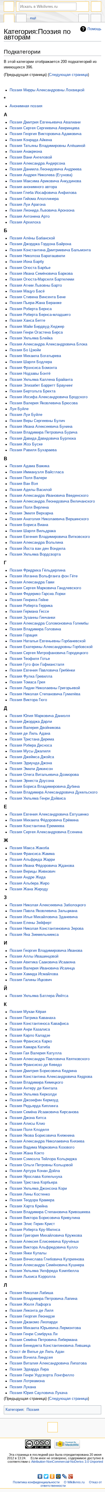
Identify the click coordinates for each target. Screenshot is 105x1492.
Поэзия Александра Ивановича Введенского (49, 496)
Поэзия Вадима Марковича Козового (42, 1147)
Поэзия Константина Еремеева (37, 826)
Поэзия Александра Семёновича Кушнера (47, 1265)
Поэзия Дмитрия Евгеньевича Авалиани (45, 122)
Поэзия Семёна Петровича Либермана (43, 1340)
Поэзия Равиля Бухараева (33, 450)
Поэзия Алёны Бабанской (32, 238)
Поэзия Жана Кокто (27, 1153)
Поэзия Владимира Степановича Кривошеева (50, 1212)
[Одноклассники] (52, 1476)
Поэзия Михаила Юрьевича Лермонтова (45, 1328)
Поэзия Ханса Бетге (27, 321)
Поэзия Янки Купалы (28, 1253)
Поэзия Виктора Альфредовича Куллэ (44, 1247)
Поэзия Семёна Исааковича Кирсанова (44, 1112)
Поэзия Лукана (23, 1387)
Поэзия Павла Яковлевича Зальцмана (43, 911)
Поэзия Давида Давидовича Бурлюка (43, 438)
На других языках (84, 18)
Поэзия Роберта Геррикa (31, 606)
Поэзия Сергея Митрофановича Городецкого (49, 653)
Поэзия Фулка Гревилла (31, 676)
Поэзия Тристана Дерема (32, 739)
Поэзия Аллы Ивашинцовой (34, 956)
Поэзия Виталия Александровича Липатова (48, 1363)
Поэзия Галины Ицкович (31, 980)
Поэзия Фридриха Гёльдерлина (37, 570)
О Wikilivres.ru (74, 1482)
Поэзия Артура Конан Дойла (35, 1171)
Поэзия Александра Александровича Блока (48, 344)
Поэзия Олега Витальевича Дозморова (44, 775)
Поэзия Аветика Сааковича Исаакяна (42, 962)
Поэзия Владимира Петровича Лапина (43, 1299)
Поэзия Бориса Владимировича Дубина (45, 787)
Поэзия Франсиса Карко (31, 1041)
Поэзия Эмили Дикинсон (31, 769)
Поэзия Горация (23, 635)
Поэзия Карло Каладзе (30, 1036)
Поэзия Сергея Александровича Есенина (46, 832)
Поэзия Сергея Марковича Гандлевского (45, 588)
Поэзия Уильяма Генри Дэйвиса (38, 798)
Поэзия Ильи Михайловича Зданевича (44, 917)
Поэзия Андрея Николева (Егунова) (41, 175)
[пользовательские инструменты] (96, 6)
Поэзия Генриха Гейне (29, 600)
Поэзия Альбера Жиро (29, 883)
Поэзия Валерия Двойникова (35, 728)
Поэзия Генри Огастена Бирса (36, 332)
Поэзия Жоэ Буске (26, 444)
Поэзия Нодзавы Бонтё (30, 374)
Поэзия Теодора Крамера (32, 1200)
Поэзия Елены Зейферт (31, 923)
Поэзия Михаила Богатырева (35, 356)
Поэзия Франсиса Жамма (32, 854)
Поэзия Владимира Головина (35, 629)
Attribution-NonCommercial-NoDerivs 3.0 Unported (67, 1461)
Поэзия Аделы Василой (31, 490)
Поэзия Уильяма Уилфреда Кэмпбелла (44, 1271)
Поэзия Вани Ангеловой (31, 157)
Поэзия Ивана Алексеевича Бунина (41, 427)
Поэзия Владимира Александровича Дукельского (53, 792)
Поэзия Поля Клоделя (29, 1130)
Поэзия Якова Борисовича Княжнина (42, 1135)
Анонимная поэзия (26, 106)
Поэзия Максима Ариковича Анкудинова (45, 181)
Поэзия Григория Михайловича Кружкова (46, 1235)
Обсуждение (21, 18)
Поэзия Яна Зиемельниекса (34, 935)
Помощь (94, 29)
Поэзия (33, 1410)
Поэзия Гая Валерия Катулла (36, 1053)
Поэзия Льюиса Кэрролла (32, 1277)
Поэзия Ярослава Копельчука (36, 1177)
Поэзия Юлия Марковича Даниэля (40, 716)
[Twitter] (46, 1476)
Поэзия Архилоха (25, 222)
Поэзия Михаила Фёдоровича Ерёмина (44, 820)
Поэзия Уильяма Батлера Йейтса (39, 996)
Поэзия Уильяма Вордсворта (35, 554)
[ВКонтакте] (40, 1476)
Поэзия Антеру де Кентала (33, 1088)
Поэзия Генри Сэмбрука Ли (33, 1334)
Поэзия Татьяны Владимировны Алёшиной (47, 146)
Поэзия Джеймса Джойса (32, 757)
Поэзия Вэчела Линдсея (31, 1357)
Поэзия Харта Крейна (29, 1206)
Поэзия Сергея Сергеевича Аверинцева (44, 128)
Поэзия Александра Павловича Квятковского (50, 1059)
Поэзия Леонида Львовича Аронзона (42, 210)
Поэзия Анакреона (26, 152)
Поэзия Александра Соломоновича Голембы (49, 623)
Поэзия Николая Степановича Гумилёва (45, 694)
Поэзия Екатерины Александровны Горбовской (51, 647)
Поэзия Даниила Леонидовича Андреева (45, 169)
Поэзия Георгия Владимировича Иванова (46, 951)
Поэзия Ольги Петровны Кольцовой (41, 1165)
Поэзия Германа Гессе (29, 611)
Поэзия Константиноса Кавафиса (39, 1024)
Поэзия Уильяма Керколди (33, 1094)
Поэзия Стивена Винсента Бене (38, 297)
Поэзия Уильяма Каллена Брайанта (41, 380)
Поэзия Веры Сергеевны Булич (37, 421)
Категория (14, 1410)
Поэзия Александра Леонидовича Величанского (52, 501)
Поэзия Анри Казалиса (30, 1029)
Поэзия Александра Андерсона (37, 163)
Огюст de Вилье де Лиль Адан (37, 1352)
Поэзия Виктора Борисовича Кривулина (45, 1218)
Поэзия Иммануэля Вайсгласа (37, 472)
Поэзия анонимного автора (33, 187)
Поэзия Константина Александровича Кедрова (51, 1077)
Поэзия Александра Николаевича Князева (47, 1141)
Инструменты (96, 18)
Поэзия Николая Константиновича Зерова (46, 929)
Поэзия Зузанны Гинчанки (32, 618)
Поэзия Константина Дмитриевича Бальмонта (50, 250)
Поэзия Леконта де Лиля (31, 1311)
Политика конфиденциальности (36, 1482)
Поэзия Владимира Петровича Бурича (43, 432)
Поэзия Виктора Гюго (28, 700)
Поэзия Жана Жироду (29, 889)
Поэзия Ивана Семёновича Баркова (41, 274)
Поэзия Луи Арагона (28, 205)
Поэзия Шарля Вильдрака (33, 531)
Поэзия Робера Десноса (31, 745)
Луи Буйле (19, 409)
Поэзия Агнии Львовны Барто (36, 285)
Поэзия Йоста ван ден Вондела (37, 549)
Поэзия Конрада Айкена (31, 140)
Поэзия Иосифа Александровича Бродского (49, 397)
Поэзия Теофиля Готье (30, 659)
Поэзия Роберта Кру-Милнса (35, 1230)
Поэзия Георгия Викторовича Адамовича (45, 134)
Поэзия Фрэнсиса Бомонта (33, 368)
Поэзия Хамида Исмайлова (34, 974)
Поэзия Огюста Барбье (30, 268)
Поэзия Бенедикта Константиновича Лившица (50, 1346)
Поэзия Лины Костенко (30, 1194)
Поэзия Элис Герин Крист (32, 1224)
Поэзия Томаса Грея (27, 682)
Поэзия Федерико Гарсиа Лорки (37, 594)
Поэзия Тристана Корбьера (33, 1182)
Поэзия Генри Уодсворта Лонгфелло (42, 1375)
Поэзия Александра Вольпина (36, 543)
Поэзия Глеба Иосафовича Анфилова (43, 193)
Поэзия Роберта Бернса (31, 309)
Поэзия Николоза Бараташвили (37, 256)
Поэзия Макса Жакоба (29, 848)
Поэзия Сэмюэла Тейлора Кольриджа (43, 1159)
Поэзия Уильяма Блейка (31, 338)
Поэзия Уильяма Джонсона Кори (38, 1189)
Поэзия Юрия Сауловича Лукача (38, 1393)
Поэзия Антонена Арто (30, 216)
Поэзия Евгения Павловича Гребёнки (42, 670)
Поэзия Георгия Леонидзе (32, 1316)
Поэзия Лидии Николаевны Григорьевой (45, 688)
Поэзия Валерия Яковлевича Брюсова (44, 403)
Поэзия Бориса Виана (29, 525)
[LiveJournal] (65, 1476)
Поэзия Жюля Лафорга (30, 1304)
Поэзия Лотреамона (27, 1381)
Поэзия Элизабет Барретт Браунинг (41, 385)
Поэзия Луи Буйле (26, 415)
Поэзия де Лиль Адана (30, 734)
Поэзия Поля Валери (28, 478)
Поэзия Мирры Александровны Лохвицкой (47, 90)
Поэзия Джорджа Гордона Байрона (40, 244)
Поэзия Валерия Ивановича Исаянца (42, 968)
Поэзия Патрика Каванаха (32, 1018)
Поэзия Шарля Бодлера (31, 362)
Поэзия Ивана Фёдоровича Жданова (42, 866)
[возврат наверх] (53, 1427)
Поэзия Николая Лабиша (31, 1293)
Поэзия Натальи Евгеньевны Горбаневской (47, 641)
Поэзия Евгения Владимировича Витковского (50, 537)
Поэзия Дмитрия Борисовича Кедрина (43, 1071)
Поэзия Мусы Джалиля (30, 751)
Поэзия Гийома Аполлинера (34, 199)
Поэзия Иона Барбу (27, 262)
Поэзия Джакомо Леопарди (33, 1322)
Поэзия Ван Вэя (24, 484)
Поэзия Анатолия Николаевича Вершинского (49, 519)
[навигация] (9, 6)
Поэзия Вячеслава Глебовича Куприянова (47, 1259)
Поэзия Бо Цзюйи (25, 350)
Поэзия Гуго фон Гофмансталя (37, 665)
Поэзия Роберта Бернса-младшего (40, 315)
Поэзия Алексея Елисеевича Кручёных (44, 1242)
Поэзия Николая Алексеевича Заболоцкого (48, 905)
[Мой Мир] (58, 1476)
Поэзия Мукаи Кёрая (28, 1012)
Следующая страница (68, 75)
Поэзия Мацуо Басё (27, 291)
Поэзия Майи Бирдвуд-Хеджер (37, 327)
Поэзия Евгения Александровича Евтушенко (49, 814)
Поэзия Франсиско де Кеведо (36, 1065)
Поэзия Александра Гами (32, 582)
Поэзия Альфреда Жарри (32, 860)
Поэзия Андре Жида (28, 877)
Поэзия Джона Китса (28, 1118)
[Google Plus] (71, 1476)
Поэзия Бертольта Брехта (32, 391)
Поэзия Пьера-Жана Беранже (36, 303)
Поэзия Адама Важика (29, 466)
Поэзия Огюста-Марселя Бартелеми (42, 279)
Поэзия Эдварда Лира (29, 1369)
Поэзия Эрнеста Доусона (32, 781)
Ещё (33, 18)
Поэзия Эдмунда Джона (31, 763)
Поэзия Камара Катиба (30, 1047)
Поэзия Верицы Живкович (32, 871)
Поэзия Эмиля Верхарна (31, 513)
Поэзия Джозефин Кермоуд (34, 1100)
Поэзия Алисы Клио (27, 1124)
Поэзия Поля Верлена (29, 507)
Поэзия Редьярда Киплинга (34, 1106)
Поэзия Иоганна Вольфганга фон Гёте (44, 576)
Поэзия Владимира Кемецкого (36, 1082)
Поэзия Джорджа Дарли (31, 722)
